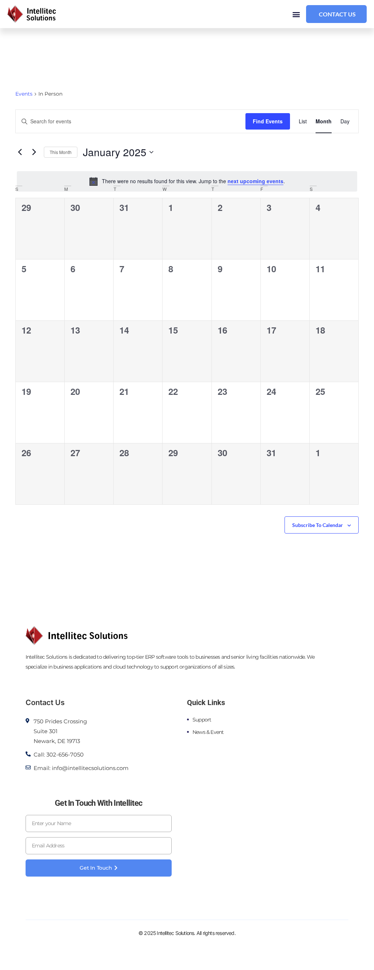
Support (201, 719)
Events (24, 94)
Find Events (268, 121)
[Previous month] (19, 152)
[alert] (187, 181)
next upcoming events (255, 181)
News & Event (208, 732)
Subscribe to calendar (317, 525)
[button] (296, 14)
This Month (61, 152)
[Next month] (34, 152)
